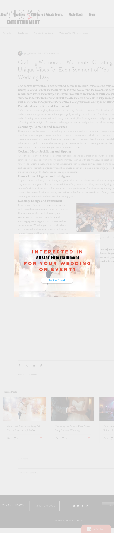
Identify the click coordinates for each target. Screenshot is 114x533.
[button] (95, 240)
